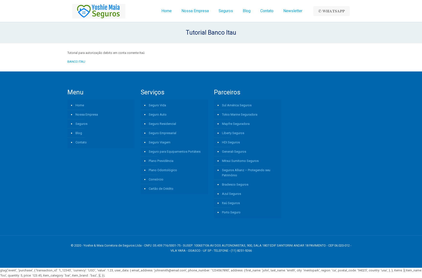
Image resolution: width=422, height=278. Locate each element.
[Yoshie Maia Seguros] (98, 11)
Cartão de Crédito (161, 188)
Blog (78, 133)
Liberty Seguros (233, 133)
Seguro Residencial (162, 124)
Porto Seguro (231, 212)
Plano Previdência (161, 161)
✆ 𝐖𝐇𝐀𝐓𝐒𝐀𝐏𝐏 (331, 11)
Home (79, 105)
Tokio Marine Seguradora (239, 114)
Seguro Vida (157, 105)
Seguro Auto (158, 114)
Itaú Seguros (231, 203)
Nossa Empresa (86, 114)
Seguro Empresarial (162, 133)
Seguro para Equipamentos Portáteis (174, 151)
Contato (81, 142)
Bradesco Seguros (235, 184)
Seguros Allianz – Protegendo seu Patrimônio (246, 172)
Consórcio (156, 179)
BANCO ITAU (76, 61)
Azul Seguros (231, 194)
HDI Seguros (231, 142)
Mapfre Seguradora (236, 124)
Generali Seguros (234, 151)
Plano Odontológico (163, 170)
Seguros (81, 124)
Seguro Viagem (159, 142)
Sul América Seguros (237, 105)
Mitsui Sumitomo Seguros (240, 161)
